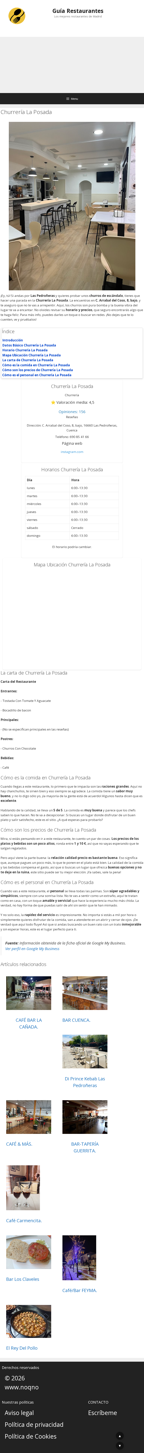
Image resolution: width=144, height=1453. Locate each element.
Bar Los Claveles (22, 1279)
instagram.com (72, 452)
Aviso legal (19, 1413)
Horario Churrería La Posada (25, 350)
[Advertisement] (72, 65)
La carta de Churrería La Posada (27, 360)
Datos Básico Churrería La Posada (29, 345)
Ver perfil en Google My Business (32, 948)
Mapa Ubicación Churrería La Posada (31, 355)
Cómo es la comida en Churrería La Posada (36, 365)
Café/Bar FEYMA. (79, 1290)
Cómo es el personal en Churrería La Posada (36, 375)
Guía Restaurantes (78, 11)
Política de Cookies (30, 1436)
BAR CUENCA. (76, 1020)
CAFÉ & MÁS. (19, 1144)
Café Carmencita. (24, 1220)
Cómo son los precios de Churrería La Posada (37, 370)
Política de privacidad (34, 1424)
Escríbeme (102, 1413)
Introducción (12, 340)
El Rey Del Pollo (22, 1348)
